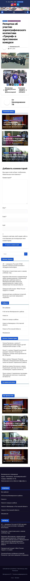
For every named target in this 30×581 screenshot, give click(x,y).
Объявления (6, 333)
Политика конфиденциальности (20, 574)
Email (4, 216)
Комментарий (7, 177)
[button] (25, 12)
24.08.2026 (8, 444)
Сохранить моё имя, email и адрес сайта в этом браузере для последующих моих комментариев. (15, 238)
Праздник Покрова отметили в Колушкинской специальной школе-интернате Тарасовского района (15, 360)
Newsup (22, 568)
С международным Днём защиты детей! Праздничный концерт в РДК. (14, 344)
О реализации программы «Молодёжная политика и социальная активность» (15, 375)
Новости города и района (15, 120)
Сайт (4, 225)
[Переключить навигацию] (14, 12)
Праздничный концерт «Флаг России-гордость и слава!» (14, 459)
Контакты (17, 577)
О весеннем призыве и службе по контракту (21, 90)
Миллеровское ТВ (14, 46)
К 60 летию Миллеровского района (13, 311)
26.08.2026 (8, 410)
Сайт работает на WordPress (10, 568)
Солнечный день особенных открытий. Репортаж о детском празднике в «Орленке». (14, 295)
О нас (12, 577)
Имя (4, 208)
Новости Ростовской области (12, 329)
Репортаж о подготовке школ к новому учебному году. (14, 140)
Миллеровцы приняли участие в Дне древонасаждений (10, 90)
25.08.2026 (8, 427)
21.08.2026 (8, 461)
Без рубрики (6, 307)
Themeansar (15, 570)
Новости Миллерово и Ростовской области (14, 506)
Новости (6, 120)
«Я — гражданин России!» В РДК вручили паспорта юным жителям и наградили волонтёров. (13, 265)
